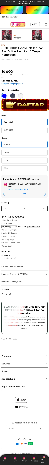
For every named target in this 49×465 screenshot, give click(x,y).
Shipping (13, 74)
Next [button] (47, 2)
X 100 (5, 160)
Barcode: (17, 59)
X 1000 (7, 144)
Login (14, 461)
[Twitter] (7, 294)
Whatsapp (34, 461)
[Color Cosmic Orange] (4, 96)
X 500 (6, 152)
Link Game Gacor (34, 227)
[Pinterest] (10, 294)
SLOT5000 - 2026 (9, 339)
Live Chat (42, 460)
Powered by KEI (31, 453)
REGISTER (11, 10)
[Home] (18, 24)
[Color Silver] (20, 96)
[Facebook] (3, 294)
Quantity (5, 202)
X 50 (5, 168)
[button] (3, 24)
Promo (5, 461)
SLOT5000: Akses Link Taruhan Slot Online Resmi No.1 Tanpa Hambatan (24, 2)
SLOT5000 (8, 122)
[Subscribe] (40, 429)
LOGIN (37, 10)
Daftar (24, 461)
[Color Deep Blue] (12, 96)
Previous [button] (2, 2)
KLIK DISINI (6, 223)
